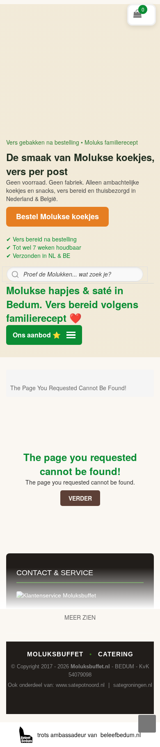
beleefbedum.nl (121, 735)
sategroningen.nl (132, 685)
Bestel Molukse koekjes (57, 216)
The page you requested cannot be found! (68, 388)
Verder (80, 498)
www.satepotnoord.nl (80, 685)
